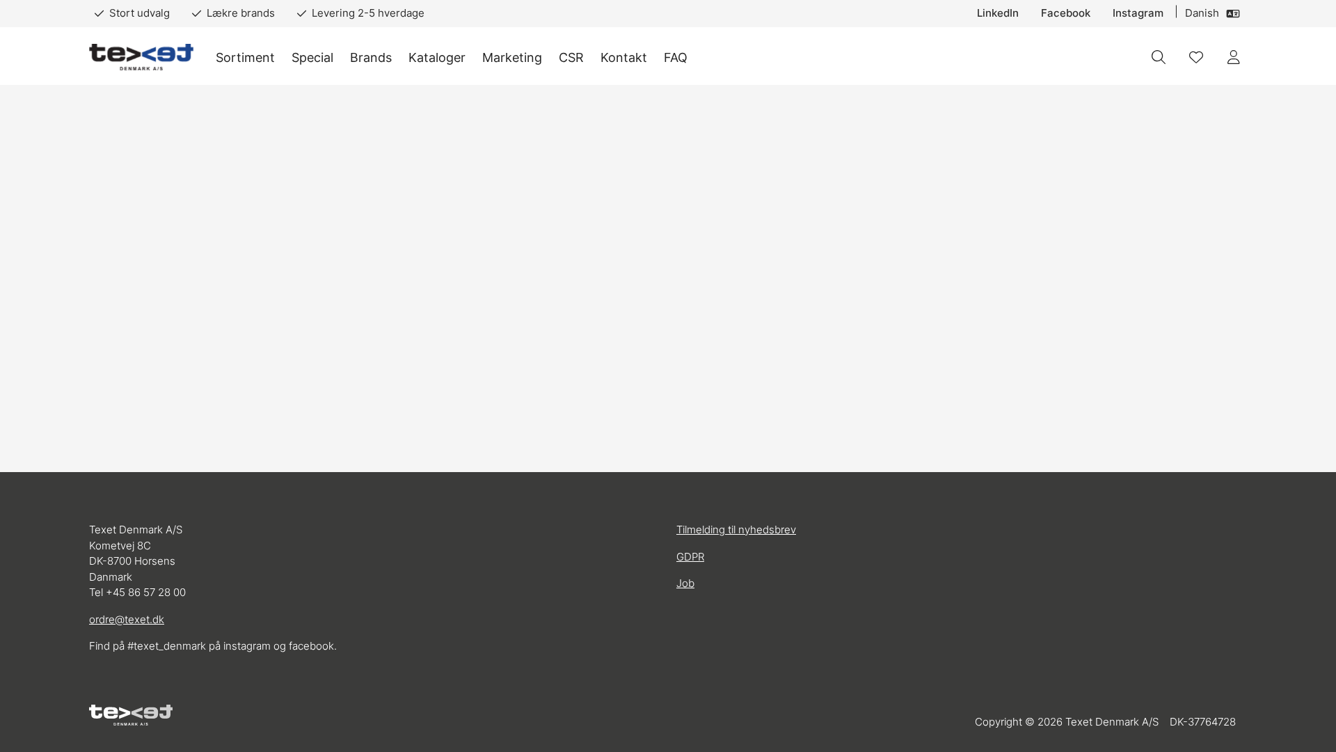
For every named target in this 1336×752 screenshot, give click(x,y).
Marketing (512, 57)
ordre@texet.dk (126, 619)
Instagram (1138, 12)
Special (312, 57)
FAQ (675, 57)
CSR (571, 57)
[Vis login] (1233, 57)
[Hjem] (141, 57)
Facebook (1065, 12)
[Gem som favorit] (1196, 57)
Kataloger (437, 57)
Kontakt (624, 57)
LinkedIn (998, 12)
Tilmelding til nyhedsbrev (736, 529)
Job (685, 583)
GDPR (690, 556)
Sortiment (245, 57)
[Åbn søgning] (1158, 57)
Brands (371, 57)
